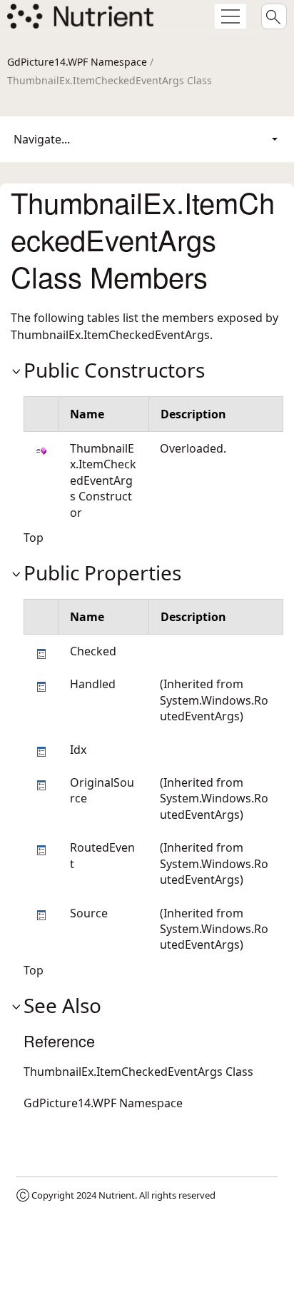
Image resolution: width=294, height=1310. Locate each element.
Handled (93, 684)
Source (89, 913)
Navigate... (42, 139)
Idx (78, 749)
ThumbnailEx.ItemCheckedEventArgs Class (138, 1071)
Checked (93, 651)
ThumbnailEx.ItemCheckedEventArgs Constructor (103, 480)
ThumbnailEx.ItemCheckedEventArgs (110, 335)
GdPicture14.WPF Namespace (77, 62)
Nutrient (116, 1195)
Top (34, 537)
